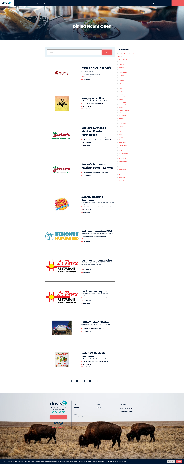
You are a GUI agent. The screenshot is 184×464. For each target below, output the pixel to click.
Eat (75, 404)
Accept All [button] (179, 461)
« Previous (61, 381)
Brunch (120, 88)
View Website (86, 79)
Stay (75, 402)
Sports (51, 3)
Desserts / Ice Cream (124, 110)
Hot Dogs (121, 129)
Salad (120, 150)
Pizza (120, 147)
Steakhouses (122, 158)
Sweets (120, 164)
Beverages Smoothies (124, 78)
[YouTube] (60, 411)
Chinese (120, 99)
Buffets (120, 91)
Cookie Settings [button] (171, 461)
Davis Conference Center (80, 410)
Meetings (42, 3)
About (58, 3)
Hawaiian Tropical (104, 100)
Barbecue (121, 75)
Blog (37, 3)
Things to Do (100, 402)
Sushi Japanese (122, 161)
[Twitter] (56, 411)
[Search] (107, 52)
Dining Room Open (100, 69)
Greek (120, 121)
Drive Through (109, 69)
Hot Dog (120, 126)
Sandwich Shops (123, 153)
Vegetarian (121, 177)
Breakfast (121, 80)
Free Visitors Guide (58, 417)
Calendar (99, 410)
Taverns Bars (122, 169)
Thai (119, 174)
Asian (120, 69)
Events (29, 3)
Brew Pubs (121, 83)
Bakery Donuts (122, 72)
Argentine (121, 67)
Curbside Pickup (93, 136)
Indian (120, 131)
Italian (120, 134)
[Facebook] (52, 411)
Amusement (20, 3)
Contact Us (123, 404)
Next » (100, 381)
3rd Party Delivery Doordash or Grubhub (91, 202)
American (92, 69)
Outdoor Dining (122, 145)
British (91, 324)
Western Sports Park (79, 416)
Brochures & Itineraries (126, 411)
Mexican (110, 136)
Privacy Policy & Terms (58, 427)
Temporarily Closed (123, 172)
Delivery (120, 107)
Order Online (85, 71)
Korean (120, 137)
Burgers (120, 94)
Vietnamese (121, 180)
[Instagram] (63, 411)
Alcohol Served (122, 59)
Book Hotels (178, 2)
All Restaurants (85, 69)
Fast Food (121, 118)
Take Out (91, 71)
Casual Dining (122, 96)
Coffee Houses (122, 102)
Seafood (120, 156)
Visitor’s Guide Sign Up (126, 408)
